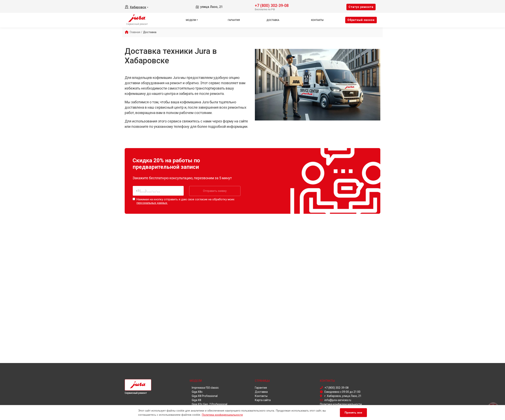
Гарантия (234, 20)
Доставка (273, 20)
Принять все (353, 412)
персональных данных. (152, 203)
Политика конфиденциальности (222, 414)
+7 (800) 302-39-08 (272, 5)
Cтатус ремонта (361, 6)
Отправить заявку (215, 190)
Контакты (317, 20)
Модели (191, 20)
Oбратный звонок (361, 19)
